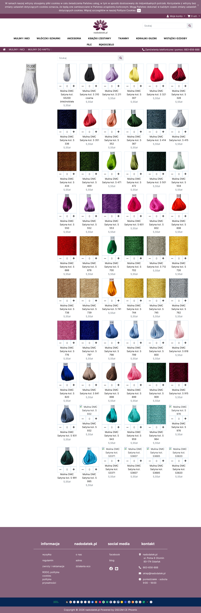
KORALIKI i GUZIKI (146, 38)
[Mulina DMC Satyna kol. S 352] (111, 119)
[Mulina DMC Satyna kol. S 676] (89, 246)
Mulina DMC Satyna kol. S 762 (178, 309)
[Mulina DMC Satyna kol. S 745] (156, 288)
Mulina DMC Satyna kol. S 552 (89, 224)
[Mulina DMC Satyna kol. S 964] (156, 414)
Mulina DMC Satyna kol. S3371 (111, 469)
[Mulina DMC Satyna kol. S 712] (156, 246)
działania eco (83, 566)
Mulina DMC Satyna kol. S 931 (67, 434)
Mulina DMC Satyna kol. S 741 (111, 307)
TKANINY (123, 38)
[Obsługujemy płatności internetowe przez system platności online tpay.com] (100, 601)
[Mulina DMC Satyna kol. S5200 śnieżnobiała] (67, 73)
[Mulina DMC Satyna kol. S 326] (178, 73)
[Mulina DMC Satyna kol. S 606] (178, 203)
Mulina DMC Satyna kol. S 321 (156, 92)
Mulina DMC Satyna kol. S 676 (89, 267)
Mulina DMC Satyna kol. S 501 (156, 180)
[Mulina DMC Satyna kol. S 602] (156, 203)
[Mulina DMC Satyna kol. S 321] (156, 73)
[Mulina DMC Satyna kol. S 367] (134, 119)
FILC (89, 44)
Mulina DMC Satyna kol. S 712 (156, 265)
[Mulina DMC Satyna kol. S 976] (178, 410)
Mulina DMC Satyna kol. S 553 (111, 224)
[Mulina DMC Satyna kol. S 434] (67, 161)
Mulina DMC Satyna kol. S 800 (156, 351)
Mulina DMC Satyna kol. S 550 (67, 224)
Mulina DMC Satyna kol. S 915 (178, 391)
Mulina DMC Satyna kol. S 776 (67, 351)
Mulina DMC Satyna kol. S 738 (67, 309)
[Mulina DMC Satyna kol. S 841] (89, 372)
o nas (79, 554)
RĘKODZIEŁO (106, 44)
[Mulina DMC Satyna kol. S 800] (156, 330)
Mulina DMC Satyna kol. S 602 (156, 224)
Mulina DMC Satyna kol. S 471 (111, 180)
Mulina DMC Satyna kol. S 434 (67, 182)
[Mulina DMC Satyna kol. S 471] (111, 161)
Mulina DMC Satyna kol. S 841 (89, 391)
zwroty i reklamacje (53, 566)
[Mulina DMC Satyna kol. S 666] (67, 246)
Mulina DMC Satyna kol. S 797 (89, 351)
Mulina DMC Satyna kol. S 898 (111, 393)
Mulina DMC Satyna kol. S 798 (111, 351)
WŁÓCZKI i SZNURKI (48, 38)
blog (111, 560)
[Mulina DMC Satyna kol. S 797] (89, 330)
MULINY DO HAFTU (39, 49)
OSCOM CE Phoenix (126, 609)
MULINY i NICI (22, 38)
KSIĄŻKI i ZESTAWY (99, 38)
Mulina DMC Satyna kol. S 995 (89, 478)
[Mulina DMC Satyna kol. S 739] (89, 288)
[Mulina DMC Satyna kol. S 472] (134, 161)
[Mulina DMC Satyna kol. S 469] (89, 161)
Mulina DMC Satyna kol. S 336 (67, 140)
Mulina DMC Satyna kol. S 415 (178, 138)
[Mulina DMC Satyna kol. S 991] (67, 457)
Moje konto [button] (176, 16)
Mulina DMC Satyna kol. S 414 (156, 138)
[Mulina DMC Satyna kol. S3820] (178, 452)
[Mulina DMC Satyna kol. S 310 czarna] (89, 73)
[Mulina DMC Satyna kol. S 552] (89, 203)
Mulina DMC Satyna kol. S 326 (178, 94)
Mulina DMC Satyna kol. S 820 (67, 393)
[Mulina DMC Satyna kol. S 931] (67, 414)
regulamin (47, 560)
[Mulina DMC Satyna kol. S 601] (134, 203)
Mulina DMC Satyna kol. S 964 (156, 436)
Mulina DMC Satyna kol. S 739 (89, 309)
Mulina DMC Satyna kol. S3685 (156, 469)
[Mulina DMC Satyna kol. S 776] (67, 330)
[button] (193, 16)
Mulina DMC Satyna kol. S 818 (178, 349)
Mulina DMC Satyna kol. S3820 (179, 469)
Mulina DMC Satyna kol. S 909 (156, 393)
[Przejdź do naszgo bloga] (117, 568)
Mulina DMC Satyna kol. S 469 (89, 182)
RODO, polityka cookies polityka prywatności (50, 577)
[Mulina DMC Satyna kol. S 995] (89, 457)
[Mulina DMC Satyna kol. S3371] (111, 452)
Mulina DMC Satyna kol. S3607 (134, 469)
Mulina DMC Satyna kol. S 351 (89, 138)
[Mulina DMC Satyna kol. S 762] (178, 288)
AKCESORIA (74, 38)
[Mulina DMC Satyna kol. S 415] (178, 119)
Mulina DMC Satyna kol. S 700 (111, 267)
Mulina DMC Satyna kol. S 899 (134, 393)
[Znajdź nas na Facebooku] (111, 568)
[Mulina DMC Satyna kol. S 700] (111, 246)
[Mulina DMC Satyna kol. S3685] (156, 452)
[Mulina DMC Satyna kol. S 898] (111, 372)
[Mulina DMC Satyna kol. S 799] (134, 330)
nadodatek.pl (92, 609)
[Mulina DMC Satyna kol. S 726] (178, 246)
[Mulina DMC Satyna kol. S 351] (89, 119)
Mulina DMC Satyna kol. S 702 (134, 267)
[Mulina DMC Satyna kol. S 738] (67, 288)
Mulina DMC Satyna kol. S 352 (111, 140)
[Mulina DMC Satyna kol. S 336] (67, 119)
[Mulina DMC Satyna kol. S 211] (111, 73)
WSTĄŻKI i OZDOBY (175, 38)
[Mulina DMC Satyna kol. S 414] (156, 119)
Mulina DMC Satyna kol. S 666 (67, 267)
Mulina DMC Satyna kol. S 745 (156, 309)
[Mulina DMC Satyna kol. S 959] (134, 414)
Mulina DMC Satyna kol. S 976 (178, 427)
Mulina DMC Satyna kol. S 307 (134, 94)
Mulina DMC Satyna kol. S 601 (134, 222)
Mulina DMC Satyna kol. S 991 (67, 476)
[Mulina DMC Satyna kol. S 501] (156, 161)
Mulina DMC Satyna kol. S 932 (89, 427)
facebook (114, 554)
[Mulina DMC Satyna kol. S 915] (178, 372)
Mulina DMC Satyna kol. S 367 (134, 140)
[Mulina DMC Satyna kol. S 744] (134, 288)
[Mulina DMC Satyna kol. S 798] (111, 330)
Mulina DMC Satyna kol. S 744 (134, 309)
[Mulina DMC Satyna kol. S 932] (89, 410)
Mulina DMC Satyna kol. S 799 (134, 351)
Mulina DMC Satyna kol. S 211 (111, 92)
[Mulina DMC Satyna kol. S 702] (134, 246)
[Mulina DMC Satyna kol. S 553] (111, 203)
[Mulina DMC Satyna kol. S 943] (111, 414)
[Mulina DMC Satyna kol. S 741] (111, 288)
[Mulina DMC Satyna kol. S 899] (134, 372)
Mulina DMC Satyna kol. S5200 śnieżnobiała (67, 96)
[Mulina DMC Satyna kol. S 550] (67, 203)
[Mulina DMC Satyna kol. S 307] (134, 73)
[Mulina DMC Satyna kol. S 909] (156, 372)
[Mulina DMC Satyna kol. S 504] (178, 161)
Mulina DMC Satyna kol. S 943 (111, 436)
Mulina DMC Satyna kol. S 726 (178, 267)
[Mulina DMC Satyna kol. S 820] (67, 372)
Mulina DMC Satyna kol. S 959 (134, 436)
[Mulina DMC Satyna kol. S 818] (178, 330)
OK (139, 10)
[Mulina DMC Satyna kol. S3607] (134, 452)
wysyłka (46, 554)
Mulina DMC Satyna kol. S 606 (178, 224)
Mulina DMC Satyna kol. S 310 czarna (89, 94)
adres (79, 560)
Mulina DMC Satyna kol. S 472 (134, 182)
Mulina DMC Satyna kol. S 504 (178, 182)
